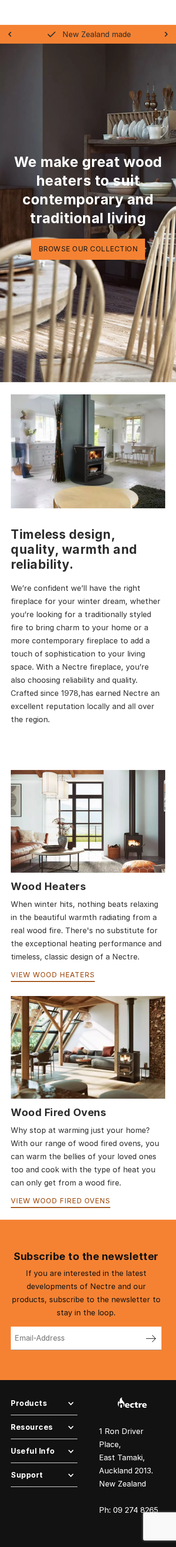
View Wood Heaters (53, 974)
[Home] (132, 1401)
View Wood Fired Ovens (60, 1200)
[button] (44, 1405)
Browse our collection (88, 248)
